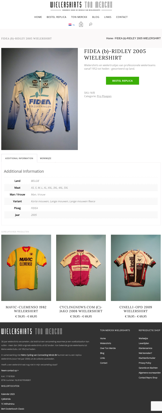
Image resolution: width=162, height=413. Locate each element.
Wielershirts (105, 343)
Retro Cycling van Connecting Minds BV (39, 355)
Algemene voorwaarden (150, 372)
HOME (38, 17)
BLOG (95, 17)
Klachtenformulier (147, 358)
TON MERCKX (79, 17)
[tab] (19, 158)
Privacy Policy (145, 362)
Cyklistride (6, 398)
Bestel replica (122, 80)
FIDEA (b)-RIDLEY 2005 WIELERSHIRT (138, 38)
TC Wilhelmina (7, 403)
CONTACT (122, 17)
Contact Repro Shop (148, 377)
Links (102, 358)
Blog (102, 353)
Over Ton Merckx (108, 348)
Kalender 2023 (8, 394)
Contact (103, 362)
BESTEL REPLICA (56, 17)
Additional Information (19, 158)
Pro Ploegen (104, 96)
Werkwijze (45, 158)
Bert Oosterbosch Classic (12, 408)
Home (109, 38)
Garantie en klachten (148, 367)
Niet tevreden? (145, 353)
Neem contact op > (10, 370)
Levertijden (144, 343)
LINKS (107, 17)
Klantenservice (145, 348)
